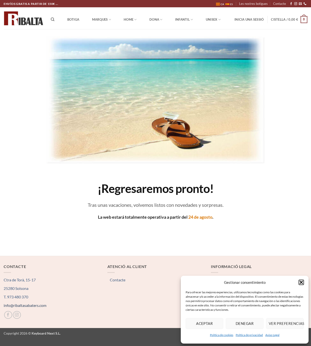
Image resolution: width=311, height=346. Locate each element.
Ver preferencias (286, 323)
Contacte (279, 4)
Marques (100, 19)
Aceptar (204, 323)
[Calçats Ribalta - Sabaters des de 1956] (23, 18)
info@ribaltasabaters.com (25, 305)
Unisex (211, 19)
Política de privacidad (249, 335)
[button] (301, 282)
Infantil (182, 19)
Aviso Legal (272, 335)
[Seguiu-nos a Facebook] (291, 4)
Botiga (73, 19)
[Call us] (304, 4)
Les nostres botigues (253, 4)
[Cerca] (52, 19)
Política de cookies (221, 335)
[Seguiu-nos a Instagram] (295, 4)
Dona (154, 19)
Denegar (245, 323)
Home (128, 19)
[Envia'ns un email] (300, 4)
